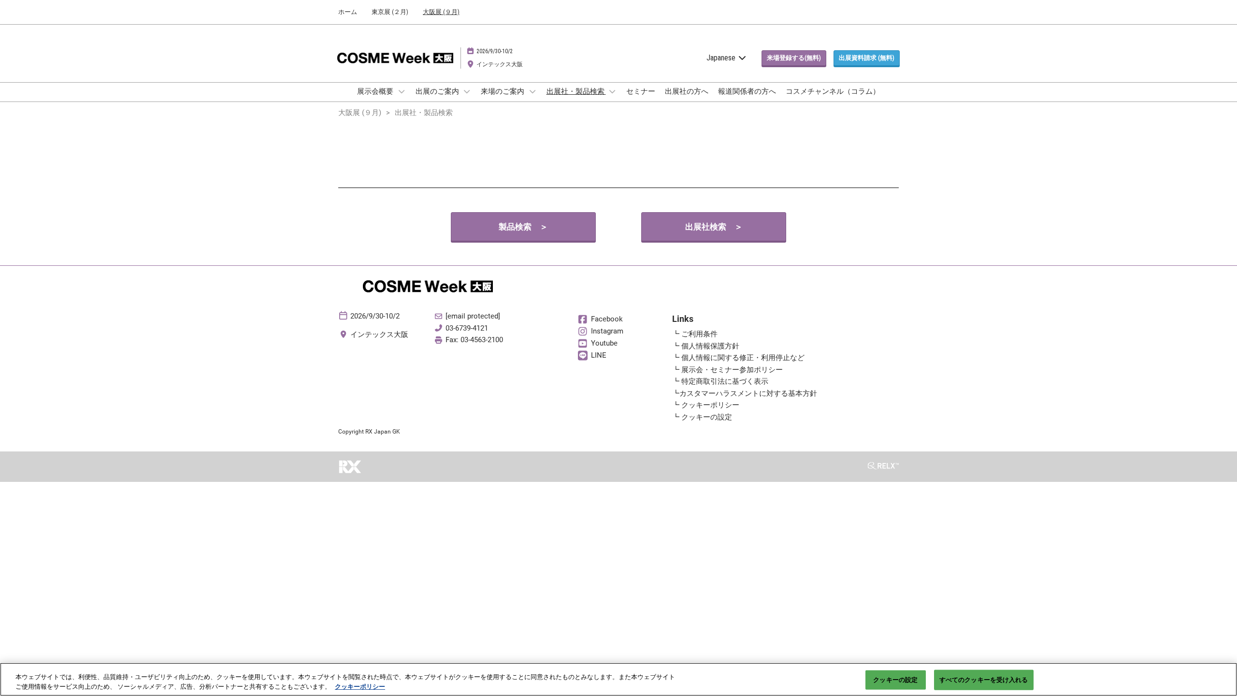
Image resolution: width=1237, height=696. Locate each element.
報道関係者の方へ (747, 91)
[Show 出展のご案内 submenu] (467, 91)
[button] (794, 58)
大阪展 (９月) (441, 11)
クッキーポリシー (360, 686)
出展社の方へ (686, 91)
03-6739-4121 (467, 328)
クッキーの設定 (895, 679)
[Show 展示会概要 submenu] (401, 91)
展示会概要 (376, 91)
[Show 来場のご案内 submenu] (532, 91)
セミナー (640, 91)
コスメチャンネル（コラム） (833, 91)
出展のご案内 (438, 91)
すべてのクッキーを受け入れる (983, 679)
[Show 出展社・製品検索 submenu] (612, 91)
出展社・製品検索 (576, 91)
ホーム (347, 11)
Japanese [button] (721, 57)
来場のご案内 (503, 91)
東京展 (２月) (390, 11)
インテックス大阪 (499, 64)
